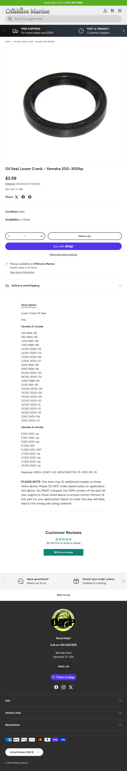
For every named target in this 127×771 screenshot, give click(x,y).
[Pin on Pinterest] (29, 197)
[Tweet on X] (16, 197)
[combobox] (63, 18)
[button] (112, 10)
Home (8, 42)
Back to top (63, 594)
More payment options (63, 254)
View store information (22, 272)
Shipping (10, 183)
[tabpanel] (63, 392)
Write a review (63, 552)
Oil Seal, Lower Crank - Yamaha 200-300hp (34, 42)
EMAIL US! (63, 666)
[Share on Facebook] (23, 197)
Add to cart (84, 236)
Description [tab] (28, 305)
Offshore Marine (20, 763)
